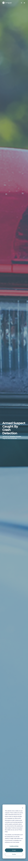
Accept (14, 850)
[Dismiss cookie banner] (22, 808)
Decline (14, 854)
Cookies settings (14, 846)
